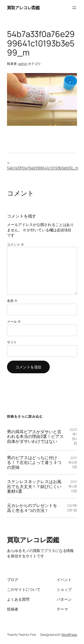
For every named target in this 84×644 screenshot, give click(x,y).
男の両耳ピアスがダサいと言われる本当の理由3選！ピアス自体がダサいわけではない (35, 436)
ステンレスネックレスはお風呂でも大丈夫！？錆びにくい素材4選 (34, 486)
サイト (12, 342)
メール (14, 321)
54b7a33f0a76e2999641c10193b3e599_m (42, 167)
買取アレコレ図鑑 (23, 7)
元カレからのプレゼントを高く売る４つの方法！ (32, 508)
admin (22, 63)
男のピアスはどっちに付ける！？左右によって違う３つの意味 (34, 462)
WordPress (69, 634)
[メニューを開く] (74, 8)
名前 (12, 300)
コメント (15, 244)
